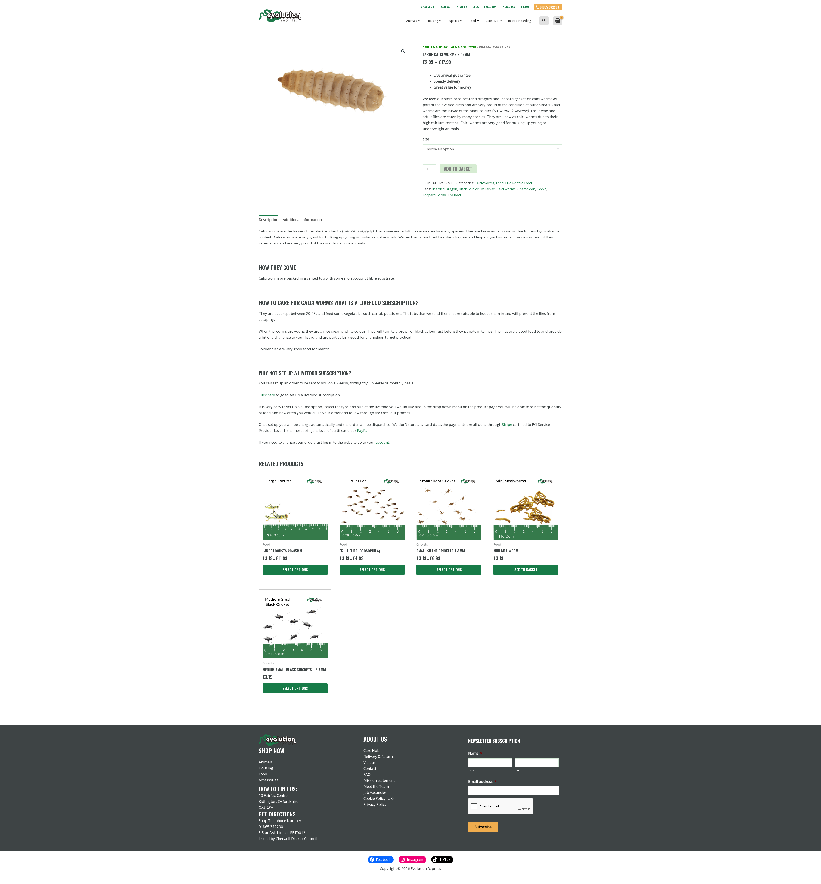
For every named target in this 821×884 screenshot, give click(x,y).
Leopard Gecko (434, 195)
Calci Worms (506, 189)
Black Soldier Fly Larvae (477, 189)
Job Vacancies (375, 792)
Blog (476, 7)
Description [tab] (268, 219)
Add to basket (458, 169)
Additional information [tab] (302, 219)
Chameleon (526, 189)
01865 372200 (549, 7)
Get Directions (277, 814)
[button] (544, 20)
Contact (446, 7)
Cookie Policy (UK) (378, 798)
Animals (266, 762)
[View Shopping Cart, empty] (557, 20)
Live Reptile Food (449, 46)
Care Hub (371, 750)
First (471, 770)
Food (434, 46)
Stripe (507, 424)
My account (428, 7)
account (382, 442)
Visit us (462, 7)
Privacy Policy (375, 804)
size (426, 138)
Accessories (268, 779)
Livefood (454, 195)
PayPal (363, 430)
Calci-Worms (469, 46)
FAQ (367, 774)
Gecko (541, 189)
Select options (295, 569)
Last (518, 770)
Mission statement (379, 780)
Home (426, 46)
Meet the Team (376, 786)
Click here (267, 394)
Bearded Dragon (444, 189)
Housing (266, 768)
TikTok (525, 7)
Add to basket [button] (525, 569)
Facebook (490, 7)
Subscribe (483, 826)
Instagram (508, 7)
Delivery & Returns (378, 756)
